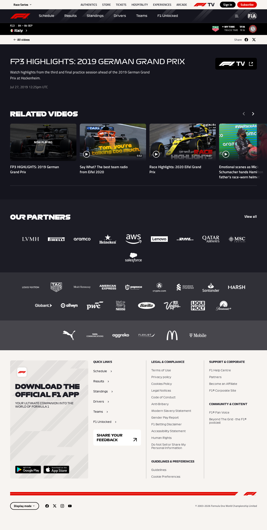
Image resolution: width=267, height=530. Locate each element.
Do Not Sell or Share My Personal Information (168, 446)
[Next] (253, 114)
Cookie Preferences (165, 477)
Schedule (46, 15)
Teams (141, 15)
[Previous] (244, 114)
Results (70, 15)
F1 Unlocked (167, 15)
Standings (95, 15)
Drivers (120, 15)
